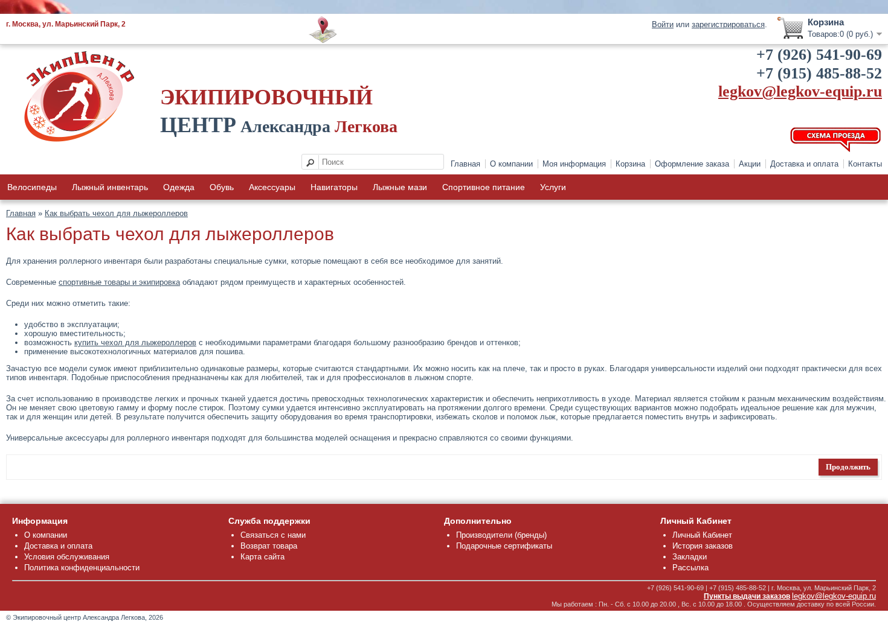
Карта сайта (262, 556)
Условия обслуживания (66, 556)
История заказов (702, 545)
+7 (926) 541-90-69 (819, 54)
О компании (511, 163)
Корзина (630, 163)
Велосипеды (32, 187)
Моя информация (574, 163)
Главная (465, 163)
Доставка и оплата (804, 163)
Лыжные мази (400, 187)
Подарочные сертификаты (504, 545)
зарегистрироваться (728, 24)
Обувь (222, 187)
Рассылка (690, 567)
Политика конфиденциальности (82, 567)
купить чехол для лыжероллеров (135, 342)
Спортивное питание (483, 187)
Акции (750, 163)
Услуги (553, 187)
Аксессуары (272, 187)
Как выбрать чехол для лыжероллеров (116, 213)
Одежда (179, 187)
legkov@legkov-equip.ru (800, 91)
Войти (663, 24)
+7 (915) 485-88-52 (819, 73)
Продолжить (848, 466)
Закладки (689, 556)
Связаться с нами (273, 535)
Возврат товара (268, 545)
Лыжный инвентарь (110, 187)
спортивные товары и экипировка (119, 282)
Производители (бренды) (501, 535)
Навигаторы (334, 187)
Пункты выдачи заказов (747, 596)
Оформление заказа (692, 163)
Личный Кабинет (702, 535)
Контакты (865, 163)
